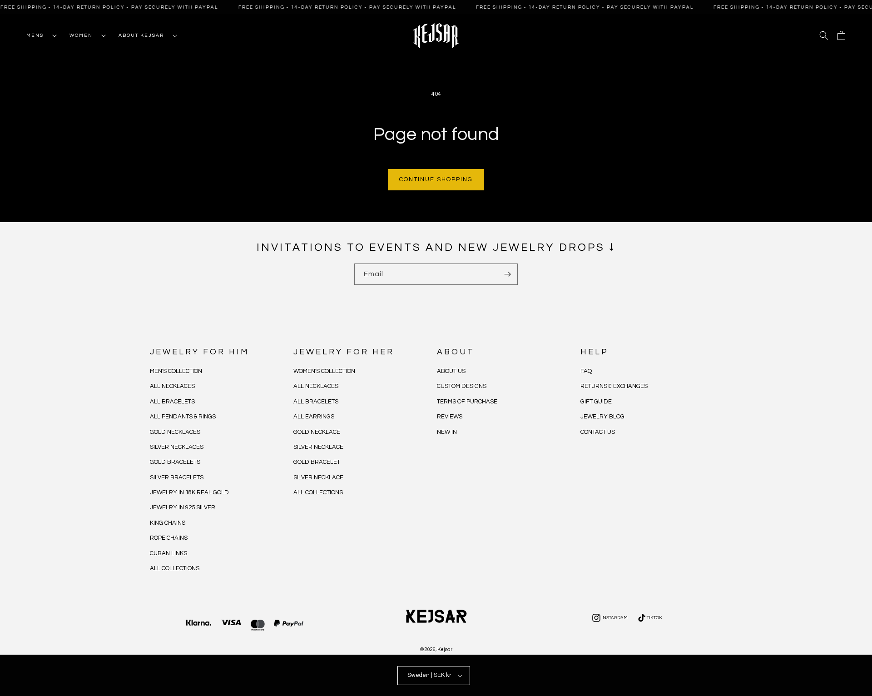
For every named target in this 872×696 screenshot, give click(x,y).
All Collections (174, 568)
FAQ (586, 371)
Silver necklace (318, 447)
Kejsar (444, 649)
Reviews (449, 416)
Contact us (597, 432)
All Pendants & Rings (183, 416)
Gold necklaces (175, 432)
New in (447, 432)
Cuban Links (168, 553)
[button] (38, 35)
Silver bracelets (176, 477)
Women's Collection (324, 371)
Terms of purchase (467, 401)
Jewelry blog (602, 416)
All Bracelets (172, 401)
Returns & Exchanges (614, 386)
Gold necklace (316, 432)
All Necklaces (315, 386)
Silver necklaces (176, 447)
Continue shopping (436, 179)
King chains (167, 523)
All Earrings (313, 416)
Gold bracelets (175, 462)
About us (451, 371)
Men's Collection (176, 371)
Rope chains (169, 538)
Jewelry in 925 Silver (182, 508)
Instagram (609, 619)
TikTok (649, 619)
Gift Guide (596, 401)
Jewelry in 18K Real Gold (189, 492)
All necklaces (172, 386)
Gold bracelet (316, 462)
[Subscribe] (507, 274)
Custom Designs (461, 386)
